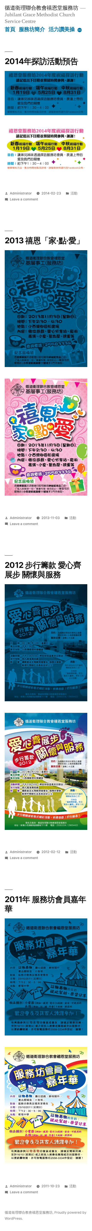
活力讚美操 (62, 29)
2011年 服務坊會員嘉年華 (45, 904)
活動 (74, 193)
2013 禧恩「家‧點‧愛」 (44, 240)
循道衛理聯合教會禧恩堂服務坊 (41, 8)
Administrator (21, 193)
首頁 (10, 29)
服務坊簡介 (32, 29)
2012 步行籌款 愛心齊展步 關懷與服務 (43, 569)
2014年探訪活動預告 (41, 61)
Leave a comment (24, 199)
